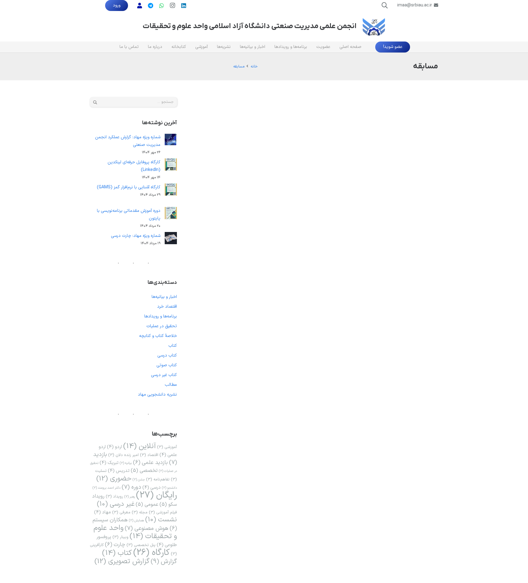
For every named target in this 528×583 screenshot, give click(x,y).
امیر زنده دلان (123, 455)
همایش (136, 520)
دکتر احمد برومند (106, 487)
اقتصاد (149, 455)
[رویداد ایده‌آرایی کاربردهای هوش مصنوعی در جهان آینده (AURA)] (401, 101)
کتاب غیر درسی (164, 375)
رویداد (114, 496)
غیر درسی (115, 504)
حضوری (113, 478)
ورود (116, 5)
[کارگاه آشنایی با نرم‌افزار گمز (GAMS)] (171, 190)
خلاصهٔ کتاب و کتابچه (158, 336)
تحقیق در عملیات (161, 326)
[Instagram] (172, 5)
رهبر (129, 496)
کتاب (172, 345)
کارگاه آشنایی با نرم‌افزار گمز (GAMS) (128, 187)
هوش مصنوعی (312, 137)
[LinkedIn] (183, 5)
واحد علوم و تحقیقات (135, 532)
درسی (151, 487)
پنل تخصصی (141, 545)
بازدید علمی (150, 462)
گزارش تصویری (121, 561)
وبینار (120, 537)
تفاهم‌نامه (158, 479)
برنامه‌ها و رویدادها (299, 126)
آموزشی (167, 447)
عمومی (147, 504)
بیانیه (126, 463)
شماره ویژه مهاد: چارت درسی (135, 236)
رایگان (156, 495)
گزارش (164, 561)
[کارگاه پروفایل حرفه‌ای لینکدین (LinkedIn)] (171, 165)
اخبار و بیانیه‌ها (164, 297)
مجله (140, 512)
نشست (161, 520)
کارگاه (151, 552)
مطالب (171, 385)
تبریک (109, 462)
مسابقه (332, 137)
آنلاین (139, 446)
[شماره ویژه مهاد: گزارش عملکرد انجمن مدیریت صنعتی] (171, 140)
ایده (343, 137)
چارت (115, 545)
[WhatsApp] (161, 5)
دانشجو (169, 487)
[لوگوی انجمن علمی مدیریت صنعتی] (373, 26)
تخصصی (144, 470)
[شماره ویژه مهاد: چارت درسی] (171, 239)
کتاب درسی (167, 355)
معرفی (121, 512)
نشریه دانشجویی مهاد (157, 394)
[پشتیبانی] (139, 5)
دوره (131, 487)
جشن (139, 479)
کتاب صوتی (166, 365)
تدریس (119, 470)
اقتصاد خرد (167, 306)
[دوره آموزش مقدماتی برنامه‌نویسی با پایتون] (171, 214)
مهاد (102, 512)
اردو (114, 447)
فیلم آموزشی (163, 512)
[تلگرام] (150, 5)
